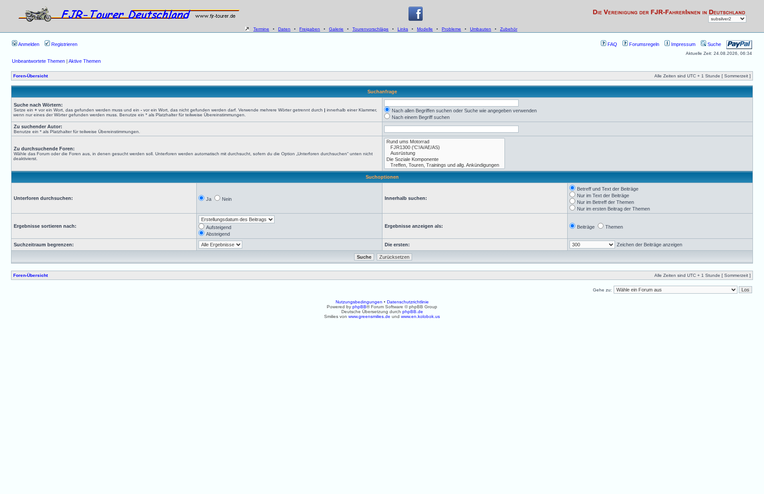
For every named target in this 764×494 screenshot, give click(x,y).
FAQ (611, 44)
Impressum (682, 44)
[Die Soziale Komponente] (444, 159)
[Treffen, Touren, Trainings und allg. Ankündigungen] (444, 165)
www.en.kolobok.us (420, 316)
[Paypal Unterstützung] (739, 44)
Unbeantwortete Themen (38, 61)
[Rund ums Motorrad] (444, 142)
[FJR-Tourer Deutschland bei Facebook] (416, 19)
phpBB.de (412, 311)
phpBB (359, 306)
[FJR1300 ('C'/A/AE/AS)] (444, 147)
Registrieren (63, 44)
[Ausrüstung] (444, 153)
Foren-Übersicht (30, 75)
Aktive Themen (85, 61)
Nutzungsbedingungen (359, 301)
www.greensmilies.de (369, 316)
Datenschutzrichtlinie (408, 301)
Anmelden (28, 44)
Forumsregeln (643, 44)
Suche (713, 44)
